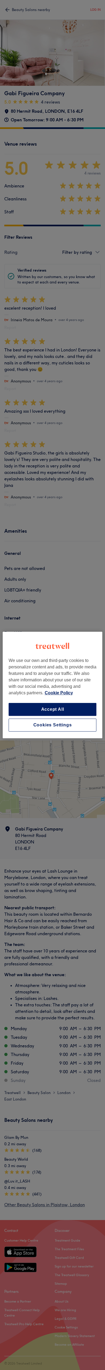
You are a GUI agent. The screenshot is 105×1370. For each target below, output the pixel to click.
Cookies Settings (52, 725)
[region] (53, 685)
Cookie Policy (59, 693)
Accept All (52, 709)
